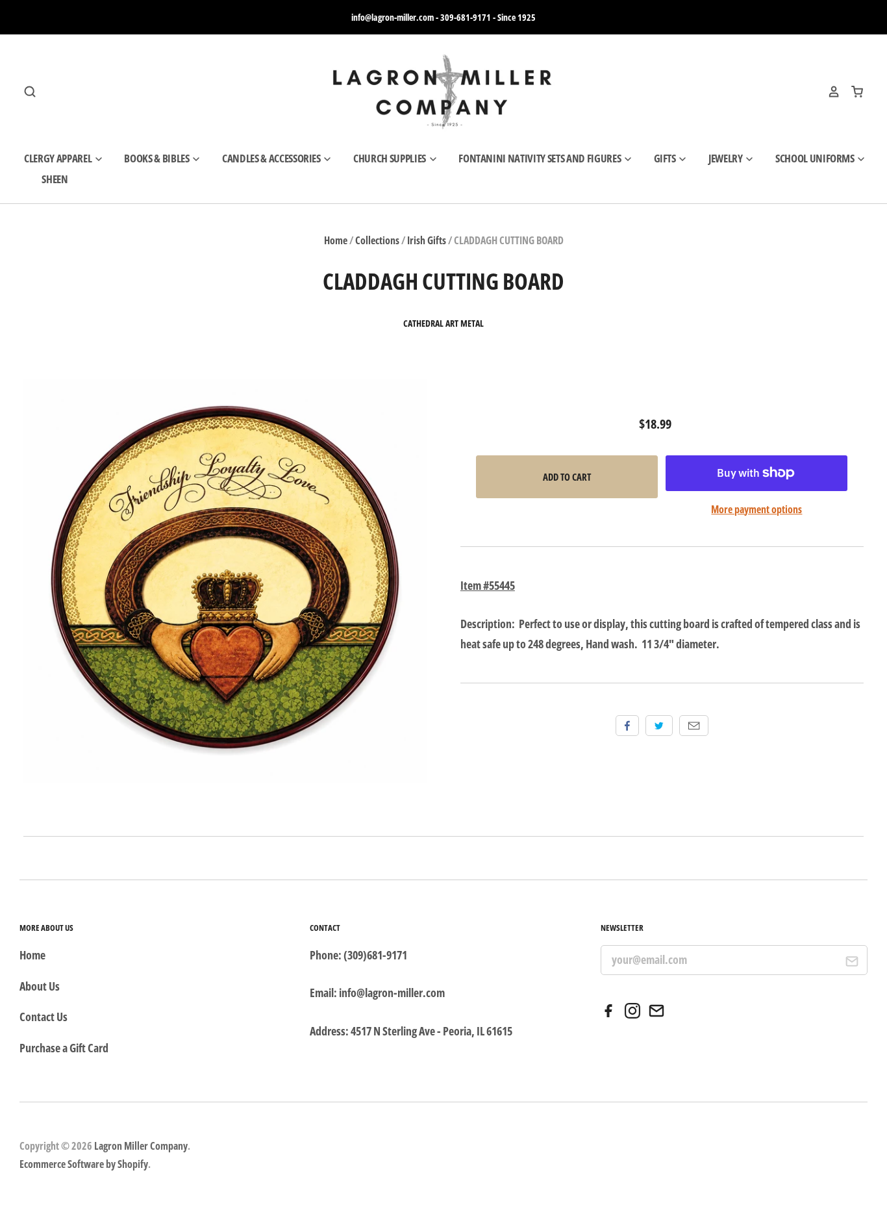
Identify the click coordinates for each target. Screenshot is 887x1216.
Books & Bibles (157, 158)
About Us (39, 986)
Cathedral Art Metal (443, 323)
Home (335, 240)
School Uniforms (815, 158)
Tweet (659, 725)
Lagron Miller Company (141, 1146)
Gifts (666, 158)
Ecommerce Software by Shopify (83, 1164)
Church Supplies (390, 158)
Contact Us (43, 1016)
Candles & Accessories (272, 158)
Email (693, 725)
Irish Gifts (426, 240)
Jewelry (726, 158)
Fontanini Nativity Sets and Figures (540, 158)
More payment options (756, 509)
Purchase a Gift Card (63, 1048)
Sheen (55, 178)
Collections (377, 240)
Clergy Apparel (59, 158)
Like (627, 725)
